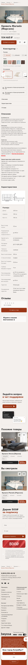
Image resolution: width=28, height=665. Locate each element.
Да (14, 653)
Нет (14, 657)
